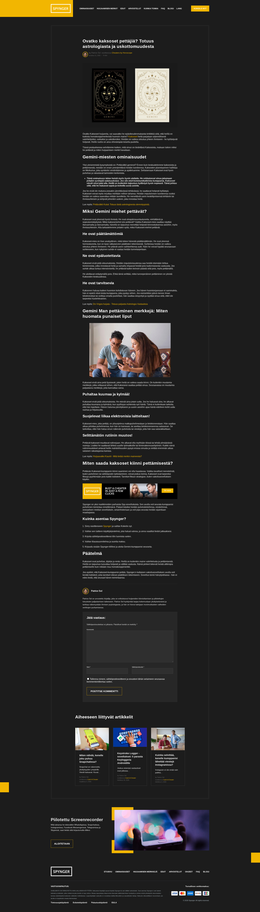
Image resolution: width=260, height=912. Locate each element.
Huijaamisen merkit (107, 8)
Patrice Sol (96, 591)
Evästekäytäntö (80, 902)
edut (163, 872)
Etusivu (108, 872)
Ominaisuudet (122, 872)
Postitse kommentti (104, 691)
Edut (123, 8)
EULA (114, 902)
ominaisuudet (86, 8)
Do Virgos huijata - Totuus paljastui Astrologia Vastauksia (120, 304)
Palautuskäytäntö (99, 902)
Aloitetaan (62, 843)
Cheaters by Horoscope (122, 53)
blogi (206, 872)
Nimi (88, 667)
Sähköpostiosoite (138, 667)
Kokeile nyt (200, 8)
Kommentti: (90, 629)
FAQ (163, 8)
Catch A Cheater (92, 779)
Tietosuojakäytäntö (60, 902)
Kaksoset (132, 136)
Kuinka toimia (151, 8)
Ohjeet (189, 872)
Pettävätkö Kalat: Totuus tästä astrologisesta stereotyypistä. (121, 204)
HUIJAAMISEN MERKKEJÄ (145, 872)
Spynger (107, 526)
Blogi (171, 8)
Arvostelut (134, 8)
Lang (179, 8)
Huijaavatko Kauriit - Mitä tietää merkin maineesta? (117, 456)
